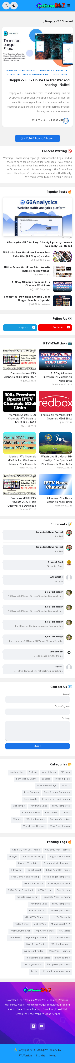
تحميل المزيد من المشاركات (39, 138)
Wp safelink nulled (33, 951)
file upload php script (58, 965)
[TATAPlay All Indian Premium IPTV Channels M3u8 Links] (62, 286)
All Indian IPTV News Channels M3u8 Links (59, 500)
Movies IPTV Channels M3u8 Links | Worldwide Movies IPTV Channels (22, 461)
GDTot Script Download (20, 890)
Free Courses (31, 792)
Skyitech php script (36, 938)
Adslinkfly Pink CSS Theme (26, 850)
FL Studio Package (47, 786)
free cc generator (32, 965)
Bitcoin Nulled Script (33, 857)
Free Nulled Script (33, 884)
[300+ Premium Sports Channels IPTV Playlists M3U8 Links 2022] (19, 401)
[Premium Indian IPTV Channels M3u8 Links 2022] (19, 359)
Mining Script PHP (60, 924)
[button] (70, 5)
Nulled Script (21, 924)
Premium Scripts (31, 813)
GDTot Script (45, 890)
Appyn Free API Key (59, 857)
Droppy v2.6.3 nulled (52, 71)
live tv (34, 971)
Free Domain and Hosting (56, 799)
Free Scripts (30, 799)
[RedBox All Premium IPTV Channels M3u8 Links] (55, 401)
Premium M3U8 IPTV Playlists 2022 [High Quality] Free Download (22, 502)
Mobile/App (19, 806)
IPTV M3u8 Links (38, 806)
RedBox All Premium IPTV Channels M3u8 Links (56, 417)
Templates (14, 938)
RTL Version (25, 1056)
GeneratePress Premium (56, 897)
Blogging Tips (62, 779)
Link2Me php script (60, 911)
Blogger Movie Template (57, 863)
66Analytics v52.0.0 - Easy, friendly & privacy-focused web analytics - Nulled (39, 245)
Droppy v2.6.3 (30, 71)
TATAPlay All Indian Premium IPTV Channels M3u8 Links (30, 284)
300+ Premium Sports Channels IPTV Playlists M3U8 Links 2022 (22, 419)
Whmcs (17, 819)
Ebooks (66, 786)
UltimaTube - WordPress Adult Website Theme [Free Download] (27, 270)
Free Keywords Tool (59, 884)
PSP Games (51, 813)
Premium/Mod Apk (60, 819)
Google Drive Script (27, 897)
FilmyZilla (16, 870)
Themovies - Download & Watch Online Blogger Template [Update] (27, 299)
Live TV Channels (61, 917)
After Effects (49, 772)
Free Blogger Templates (57, 792)
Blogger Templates (28, 863)
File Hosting (13, 75)
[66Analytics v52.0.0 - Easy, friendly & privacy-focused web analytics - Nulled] (37, 216)
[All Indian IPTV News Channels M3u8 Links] (55, 484)
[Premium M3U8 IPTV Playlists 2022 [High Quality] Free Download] (19, 484)
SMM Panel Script (60, 938)
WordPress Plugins (60, 826)
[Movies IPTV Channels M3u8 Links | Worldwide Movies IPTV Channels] (19, 443)
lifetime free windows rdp (56, 971)
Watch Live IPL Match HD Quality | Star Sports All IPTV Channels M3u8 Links (56, 461)
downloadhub (62, 958)
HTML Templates (61, 806)
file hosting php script (37, 75)
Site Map (41, 1056)
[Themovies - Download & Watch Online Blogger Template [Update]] (62, 300)
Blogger (13, 857)
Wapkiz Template (36, 819)
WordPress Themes (33, 826)
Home (52, 1056)
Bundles (46, 779)
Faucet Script (34, 870)
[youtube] (41, 1026)
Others (66, 813)
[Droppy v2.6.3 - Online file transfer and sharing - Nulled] (37, 47)
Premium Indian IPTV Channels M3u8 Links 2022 (20, 375)
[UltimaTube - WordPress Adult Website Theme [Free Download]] (62, 271)
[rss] (33, 1026)
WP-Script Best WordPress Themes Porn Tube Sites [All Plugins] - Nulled (26, 255)
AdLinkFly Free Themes (57, 850)
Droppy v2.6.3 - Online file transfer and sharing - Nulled (39, 83)
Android (33, 772)
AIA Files (65, 772)
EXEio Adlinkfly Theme (58, 870)
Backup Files (16, 772)
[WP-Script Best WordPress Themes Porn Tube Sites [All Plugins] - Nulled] (62, 256)
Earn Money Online (26, 779)
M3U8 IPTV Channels (36, 917)
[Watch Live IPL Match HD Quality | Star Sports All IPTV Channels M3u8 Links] (55, 443)
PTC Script (64, 931)
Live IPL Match (36, 911)
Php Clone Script (44, 931)
